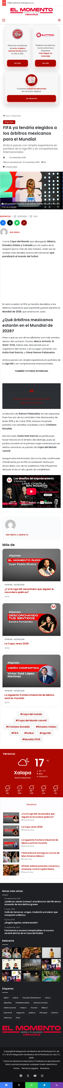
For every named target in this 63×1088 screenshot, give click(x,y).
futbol (30, 733)
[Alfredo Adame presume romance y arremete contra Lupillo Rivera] (11, 870)
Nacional (8, 1012)
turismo (54, 1012)
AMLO (6, 997)
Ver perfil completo (17, 534)
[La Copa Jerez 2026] (11, 830)
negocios (20, 1012)
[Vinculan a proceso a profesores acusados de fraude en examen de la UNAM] (11, 964)
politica (32, 1012)
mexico (23, 1007)
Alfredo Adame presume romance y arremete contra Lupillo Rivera (40, 868)
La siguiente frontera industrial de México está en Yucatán (29, 696)
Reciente (31, 804)
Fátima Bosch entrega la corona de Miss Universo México (34, 2)
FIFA (15, 733)
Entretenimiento (22, 1002)
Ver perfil (15, 232)
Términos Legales (29, 1068)
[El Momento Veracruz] (31, 11)
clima (47, 997)
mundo (34, 1007)
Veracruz (8, 1017)
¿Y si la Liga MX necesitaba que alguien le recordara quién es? (29, 590)
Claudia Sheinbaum (31, 997)
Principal (43, 1012)
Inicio (7, 115)
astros (15, 997)
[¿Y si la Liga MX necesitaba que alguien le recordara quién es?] (11, 817)
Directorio (45, 1068)
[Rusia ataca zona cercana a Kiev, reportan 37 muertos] (31, 964)
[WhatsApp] (17, 223)
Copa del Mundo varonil (32, 720)
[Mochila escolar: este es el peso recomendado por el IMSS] (51, 952)
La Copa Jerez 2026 (17, 643)
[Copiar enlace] (24, 223)
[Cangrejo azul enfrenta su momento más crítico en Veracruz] (31, 976)
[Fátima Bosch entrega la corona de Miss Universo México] (11, 856)
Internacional (10, 1007)
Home (16, 1068)
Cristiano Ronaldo (19, 726)
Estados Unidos (47, 726)
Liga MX (46, 733)
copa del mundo (32, 714)
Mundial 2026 (32, 739)
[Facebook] (3, 223)
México (44, 1007)
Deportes (16, 115)
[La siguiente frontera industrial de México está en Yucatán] (11, 843)
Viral (18, 1017)
